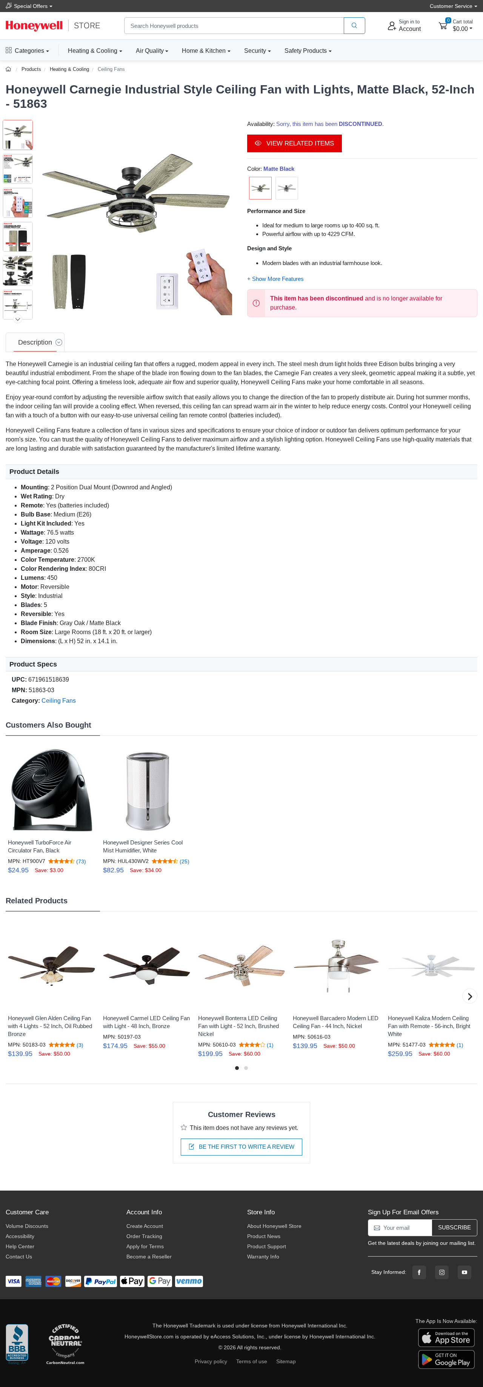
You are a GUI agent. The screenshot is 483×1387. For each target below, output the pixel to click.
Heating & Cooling (92, 51)
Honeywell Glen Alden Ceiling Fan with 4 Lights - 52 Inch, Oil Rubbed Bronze (50, 1026)
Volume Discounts (27, 1226)
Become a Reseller (149, 1257)
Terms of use (251, 1361)
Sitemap (286, 1361)
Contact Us (19, 1257)
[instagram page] (442, 1272)
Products (31, 69)
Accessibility (20, 1236)
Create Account (144, 1226)
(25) (183, 861)
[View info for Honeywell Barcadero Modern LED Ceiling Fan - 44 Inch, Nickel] (336, 966)
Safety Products (306, 51)
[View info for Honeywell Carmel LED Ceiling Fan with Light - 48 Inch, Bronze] (146, 966)
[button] (134, 217)
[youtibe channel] (464, 1272)
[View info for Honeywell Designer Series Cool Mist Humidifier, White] (146, 790)
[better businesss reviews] (17, 1345)
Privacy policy (211, 1361)
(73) (80, 861)
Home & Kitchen (204, 51)
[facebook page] (419, 1272)
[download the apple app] (446, 1337)
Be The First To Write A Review (245, 1146)
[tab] (35, 342)
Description (35, 342)
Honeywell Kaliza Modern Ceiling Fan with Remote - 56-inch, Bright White (429, 1026)
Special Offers (31, 6)
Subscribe (454, 1227)
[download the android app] (446, 1359)
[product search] (354, 25)
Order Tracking (144, 1236)
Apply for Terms (145, 1246)
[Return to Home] (9, 69)
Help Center (20, 1246)
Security (255, 51)
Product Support (266, 1246)
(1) (269, 1045)
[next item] (17, 318)
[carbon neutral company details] (65, 1345)
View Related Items (299, 143)
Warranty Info (263, 1257)
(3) (79, 1045)
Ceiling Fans (111, 69)
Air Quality (150, 51)
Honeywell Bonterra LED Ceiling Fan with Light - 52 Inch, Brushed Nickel (238, 1026)
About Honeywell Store (274, 1226)
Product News (263, 1236)
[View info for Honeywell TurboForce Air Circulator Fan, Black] (51, 790)
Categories (29, 51)
